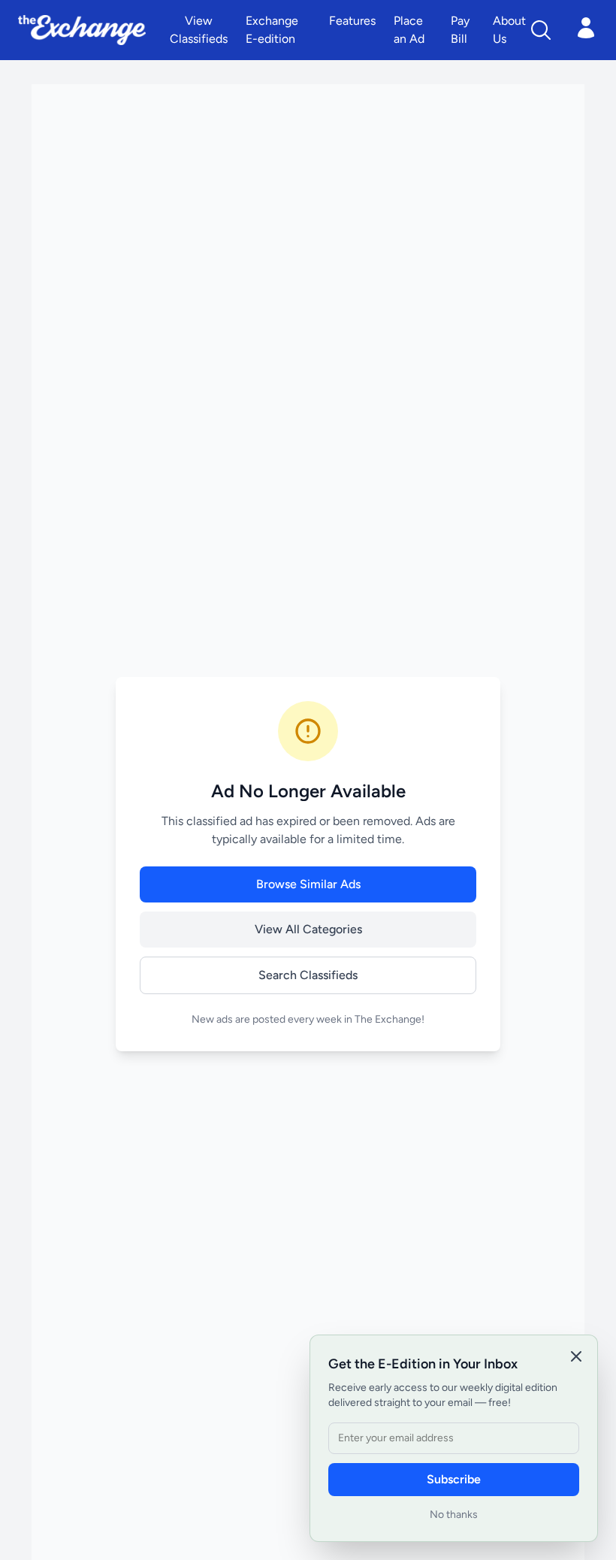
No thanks (454, 1514)
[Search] (541, 30)
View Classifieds (199, 30)
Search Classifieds (308, 975)
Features (352, 21)
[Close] (576, 1356)
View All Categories (308, 929)
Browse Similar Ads (308, 884)
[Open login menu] (586, 28)
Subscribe (454, 1479)
